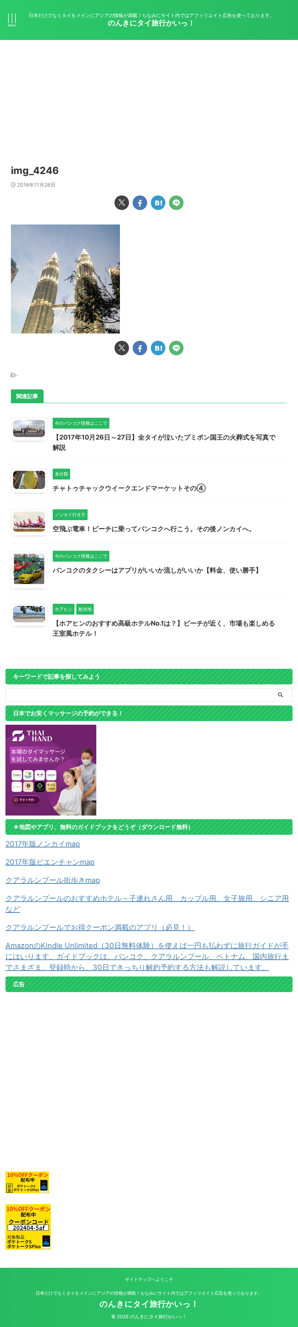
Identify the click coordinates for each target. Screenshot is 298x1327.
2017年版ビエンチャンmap (49, 862)
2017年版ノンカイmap (42, 844)
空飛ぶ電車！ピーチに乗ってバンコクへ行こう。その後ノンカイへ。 (154, 529)
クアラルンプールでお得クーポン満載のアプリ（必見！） (99, 927)
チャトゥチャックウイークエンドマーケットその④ (129, 488)
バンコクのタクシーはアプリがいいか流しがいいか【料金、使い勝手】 (157, 570)
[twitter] (121, 202)
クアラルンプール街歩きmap (52, 880)
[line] (176, 202)
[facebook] (140, 202)
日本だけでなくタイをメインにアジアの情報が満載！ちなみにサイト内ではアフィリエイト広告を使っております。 (149, 1293)
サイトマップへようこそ (149, 1279)
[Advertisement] (149, 94)
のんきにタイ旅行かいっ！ (151, 23)
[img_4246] (158, 202)
